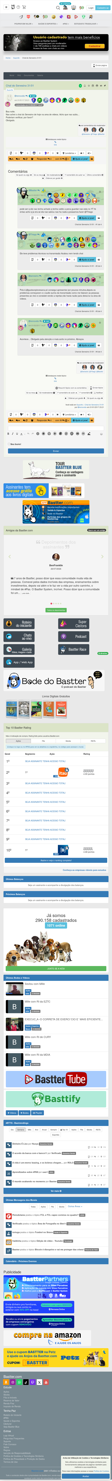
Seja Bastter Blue (11, 1426)
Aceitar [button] (86, 1476)
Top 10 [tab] (65, 1129)
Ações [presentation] (18, 741)
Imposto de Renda (12, 1406)
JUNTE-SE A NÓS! (56, 968)
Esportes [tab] (55, 1134)
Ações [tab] (73, 1129)
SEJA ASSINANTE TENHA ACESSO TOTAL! (45, 761)
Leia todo (25, 593)
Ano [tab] (36, 1129)
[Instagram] (12, 1382)
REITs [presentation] (93, 741)
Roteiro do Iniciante (12, 1414)
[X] (39, 1382)
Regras (7, 1450)
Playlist (38, 1112)
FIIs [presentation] (43, 741)
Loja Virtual (9, 1435)
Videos (12, 1112)
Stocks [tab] (89, 1129)
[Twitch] (33, 1382)
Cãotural (7, 1423)
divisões (103, 653)
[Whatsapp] (19, 1382)
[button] (6, 7)
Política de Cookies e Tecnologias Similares (24, 1455)
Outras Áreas (74, 1206)
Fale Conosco (10, 1444)
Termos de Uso (11, 1461)
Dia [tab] (12, 1129)
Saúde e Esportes (12, 1420)
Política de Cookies (101, 1471)
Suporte (7, 1441)
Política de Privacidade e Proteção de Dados (24, 1458)
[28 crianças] (65, 8)
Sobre (6, 1447)
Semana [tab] (20, 1129)
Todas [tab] (33, 1206)
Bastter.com (37, 1470)
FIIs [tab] (81, 1129)
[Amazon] (6, 1382)
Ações (6, 1391)
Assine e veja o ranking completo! (56, 860)
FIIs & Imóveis (10, 1397)
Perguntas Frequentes (14, 1438)
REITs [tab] (98, 1129)
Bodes (25, 1112)
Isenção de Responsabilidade (17, 1453)
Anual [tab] (44, 1129)
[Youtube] (46, 1382)
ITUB (57, 776)
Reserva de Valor (11, 1400)
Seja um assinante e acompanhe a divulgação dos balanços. (56, 885)
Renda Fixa (9, 1403)
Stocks (7, 1394)
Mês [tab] (29, 1129)
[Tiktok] (26, 1382)
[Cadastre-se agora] (56, 43)
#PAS (6, 1417)
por (59, 1145)
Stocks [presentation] (68, 741)
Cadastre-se (103, 7)
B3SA (57, 854)
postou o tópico (48, 1214)
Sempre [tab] (53, 1129)
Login (91, 7)
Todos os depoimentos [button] (56, 610)
